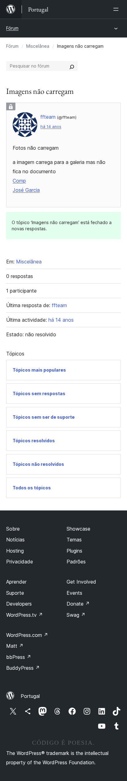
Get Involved (81, 582)
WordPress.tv (24, 615)
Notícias (15, 539)
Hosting (15, 551)
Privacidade (19, 561)
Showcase (78, 529)
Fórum (12, 28)
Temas (74, 539)
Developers (19, 604)
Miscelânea (37, 46)
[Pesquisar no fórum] (72, 66)
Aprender (16, 582)
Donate (78, 604)
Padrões (76, 561)
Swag (76, 615)
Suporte (15, 593)
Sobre (13, 529)
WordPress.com (27, 635)
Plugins (74, 551)
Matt (14, 646)
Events (74, 593)
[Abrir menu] (117, 9)
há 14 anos (50, 126)
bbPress (18, 657)
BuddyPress (23, 668)
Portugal (30, 696)
